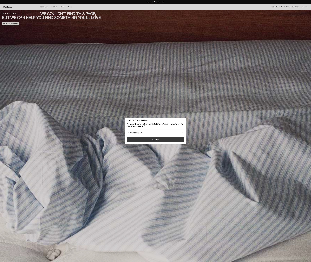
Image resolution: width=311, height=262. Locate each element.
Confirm (155, 140)
